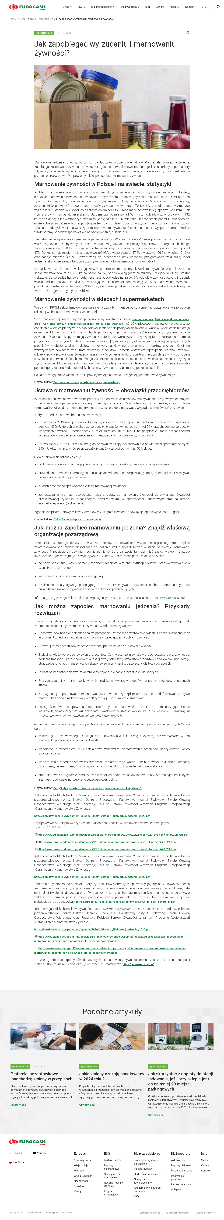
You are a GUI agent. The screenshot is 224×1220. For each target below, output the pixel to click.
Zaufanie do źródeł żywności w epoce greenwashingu (86, 382)
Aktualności (178, 1160)
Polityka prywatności (205, 1213)
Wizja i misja (81, 1165)
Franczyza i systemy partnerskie (146, 1162)
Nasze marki (81, 1181)
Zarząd (78, 1191)
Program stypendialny (111, 1193)
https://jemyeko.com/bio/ (138, 964)
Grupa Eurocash (83, 1175)
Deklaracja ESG (112, 1160)
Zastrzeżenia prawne (149, 1213)
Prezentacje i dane (181, 1170)
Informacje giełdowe (177, 1177)
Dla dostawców (143, 1168)
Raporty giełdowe (181, 1165)
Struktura (79, 1186)
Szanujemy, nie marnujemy (112, 1176)
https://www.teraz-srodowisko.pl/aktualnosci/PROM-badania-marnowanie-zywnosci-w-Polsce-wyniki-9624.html (107, 842)
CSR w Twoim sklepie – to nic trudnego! (77, 519)
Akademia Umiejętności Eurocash (147, 1189)
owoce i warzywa (142, 319)
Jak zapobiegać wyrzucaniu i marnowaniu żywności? (84, 18)
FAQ (136, 1196)
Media (173, 6)
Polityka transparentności (178, 1213)
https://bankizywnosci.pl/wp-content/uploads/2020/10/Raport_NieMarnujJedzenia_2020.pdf (92, 816)
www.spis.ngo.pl (170, 598)
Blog (147, 6)
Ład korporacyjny (181, 1184)
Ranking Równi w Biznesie (113, 1184)
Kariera (160, 6)
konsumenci (102, 261)
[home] (23, 7)
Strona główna (82, 1160)
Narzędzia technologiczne (143, 1181)
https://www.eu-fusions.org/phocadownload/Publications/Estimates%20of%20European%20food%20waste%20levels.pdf (113, 834)
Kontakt (189, 6)
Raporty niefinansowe (111, 1167)
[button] (67, 6)
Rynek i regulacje (39, 18)
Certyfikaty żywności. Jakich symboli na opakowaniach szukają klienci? (97, 788)
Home (12, 18)
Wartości (79, 1170)
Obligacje (176, 1189)
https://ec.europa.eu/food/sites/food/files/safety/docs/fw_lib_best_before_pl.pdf (124, 901)
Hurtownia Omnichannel (147, 1174)
